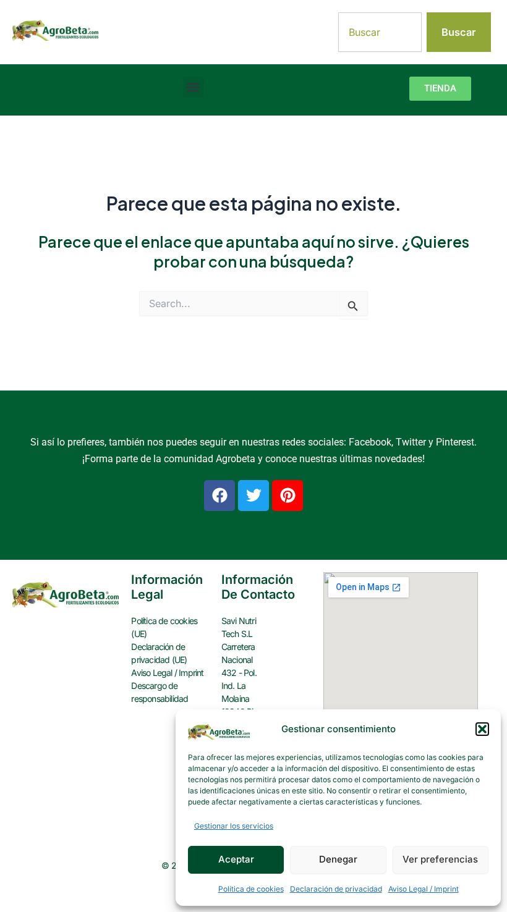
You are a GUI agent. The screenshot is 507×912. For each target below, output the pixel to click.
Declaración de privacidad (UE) (159, 653)
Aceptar (236, 859)
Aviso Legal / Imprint (423, 888)
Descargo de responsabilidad (159, 692)
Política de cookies (251, 888)
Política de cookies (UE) (164, 627)
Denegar (338, 859)
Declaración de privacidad (336, 888)
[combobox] (380, 32)
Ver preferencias (440, 859)
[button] (482, 729)
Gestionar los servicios (233, 825)
